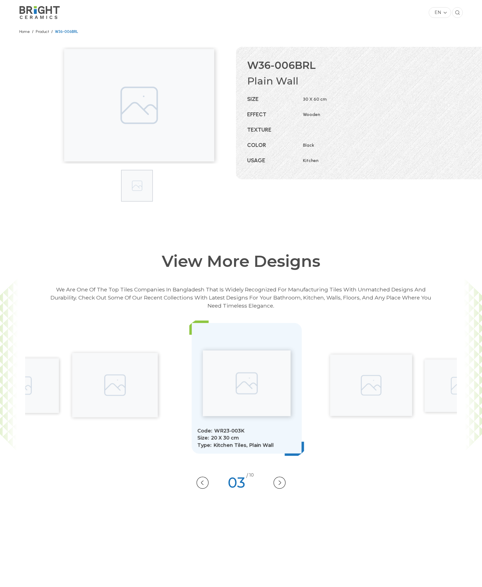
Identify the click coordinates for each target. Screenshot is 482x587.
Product (42, 31)
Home (24, 31)
